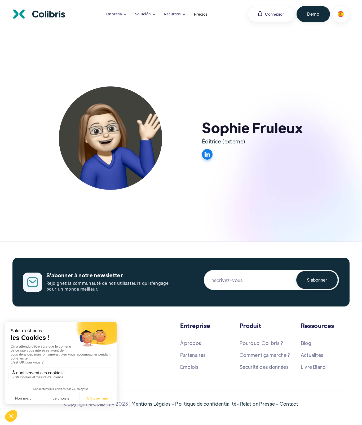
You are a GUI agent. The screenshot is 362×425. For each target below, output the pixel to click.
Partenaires (193, 355)
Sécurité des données (264, 367)
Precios (201, 14)
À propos (190, 343)
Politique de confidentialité (205, 404)
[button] (116, 14)
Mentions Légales (151, 404)
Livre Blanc (313, 367)
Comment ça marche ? (265, 355)
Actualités (312, 355)
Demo (313, 14)
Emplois (189, 367)
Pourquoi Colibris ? (261, 343)
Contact (289, 404)
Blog (306, 343)
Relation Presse (257, 404)
